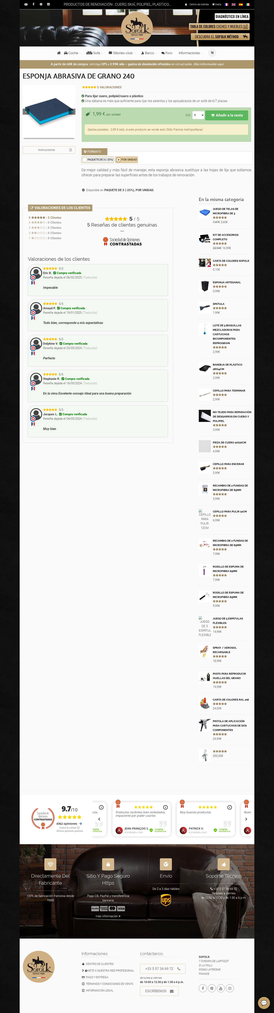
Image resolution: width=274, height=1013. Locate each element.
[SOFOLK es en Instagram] (230, 988)
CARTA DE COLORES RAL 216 (231, 699)
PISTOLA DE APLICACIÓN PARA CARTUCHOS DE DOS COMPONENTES (230, 726)
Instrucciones (46, 149)
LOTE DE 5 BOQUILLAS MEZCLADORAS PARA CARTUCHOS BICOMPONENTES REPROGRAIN (227, 334)
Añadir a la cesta (229, 115)
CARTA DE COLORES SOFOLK (231, 260)
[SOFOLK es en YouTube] (221, 988)
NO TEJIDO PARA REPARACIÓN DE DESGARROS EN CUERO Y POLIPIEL (232, 417)
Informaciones (189, 53)
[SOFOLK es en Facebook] (203, 988)
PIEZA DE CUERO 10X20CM (229, 442)
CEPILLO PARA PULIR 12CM (230, 511)
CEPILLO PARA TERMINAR (229, 390)
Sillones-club (123, 53)
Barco (149, 53)
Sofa (96, 53)
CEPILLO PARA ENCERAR (228, 464)
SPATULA (218, 303)
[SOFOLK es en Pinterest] (212, 988)
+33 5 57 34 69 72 (159, 969)
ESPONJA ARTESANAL (227, 282)
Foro (168, 53)
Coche (73, 53)
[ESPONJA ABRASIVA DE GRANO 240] (49, 111)
